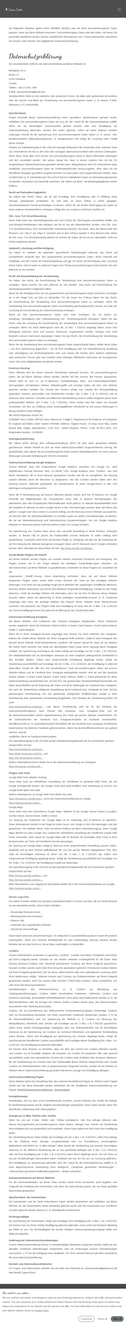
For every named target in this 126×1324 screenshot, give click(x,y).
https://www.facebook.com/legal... (26, 706)
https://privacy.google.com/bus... (25, 875)
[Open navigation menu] (119, 9)
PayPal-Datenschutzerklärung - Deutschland (43, 1090)
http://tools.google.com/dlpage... (77, 548)
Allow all (117, 1319)
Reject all (102, 1319)
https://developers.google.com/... (26, 798)
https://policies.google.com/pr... (25, 803)
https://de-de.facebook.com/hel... (26, 758)
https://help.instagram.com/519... (26, 753)
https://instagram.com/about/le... (25, 766)
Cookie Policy (42, 1310)
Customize (86, 1319)
